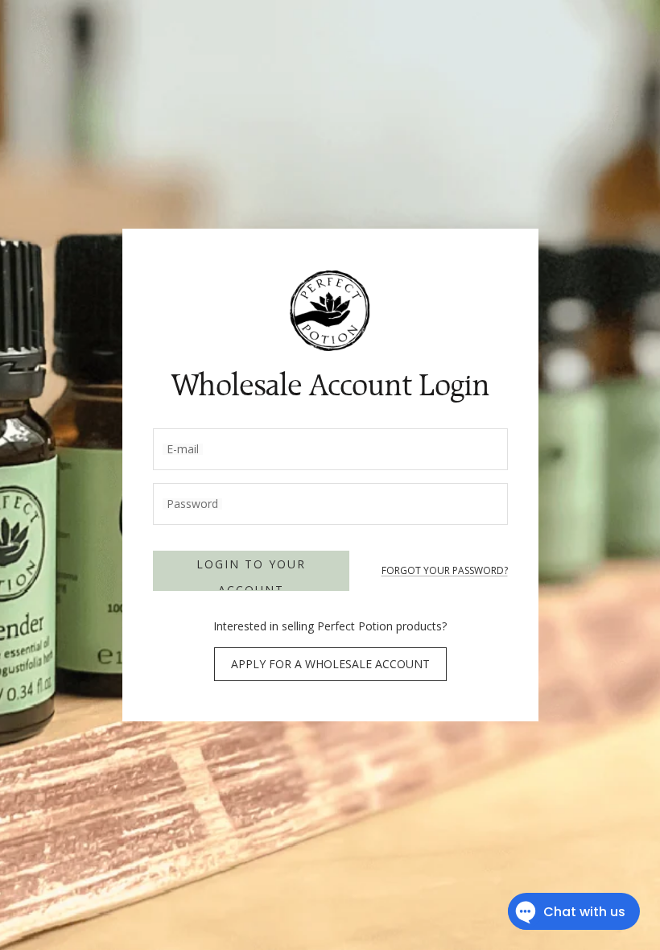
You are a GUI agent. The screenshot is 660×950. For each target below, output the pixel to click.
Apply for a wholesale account (330, 663)
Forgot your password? (445, 570)
